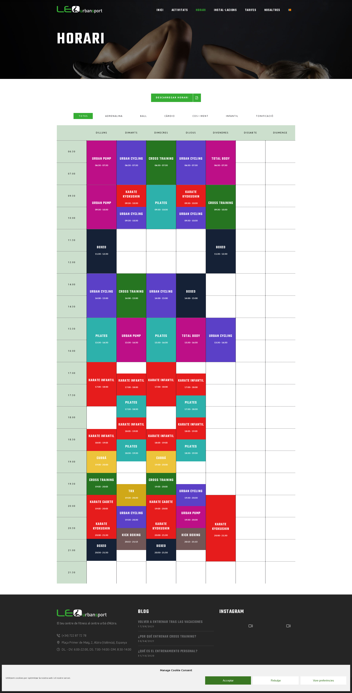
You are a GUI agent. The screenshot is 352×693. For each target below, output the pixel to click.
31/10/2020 (146, 656)
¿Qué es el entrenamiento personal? (167, 651)
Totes (83, 116)
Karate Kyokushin (131, 194)
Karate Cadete (101, 502)
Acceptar (228, 680)
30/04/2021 (146, 641)
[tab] (83, 116)
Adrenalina (114, 116)
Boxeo (101, 247)
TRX (131, 491)
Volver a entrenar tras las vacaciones (170, 622)
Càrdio (169, 116)
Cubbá (102, 458)
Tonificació (265, 116)
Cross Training (161, 159)
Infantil (232, 116)
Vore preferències (323, 680)
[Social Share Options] (223, 653)
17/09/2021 (146, 626)
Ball (143, 116)
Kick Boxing (131, 535)
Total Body (221, 159)
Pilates (161, 203)
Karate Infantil (101, 380)
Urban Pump (101, 159)
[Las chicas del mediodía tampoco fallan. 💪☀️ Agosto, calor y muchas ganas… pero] (276, 638)
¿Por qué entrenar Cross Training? (167, 636)
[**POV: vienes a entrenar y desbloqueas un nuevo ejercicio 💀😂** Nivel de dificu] (238, 638)
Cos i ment (200, 116)
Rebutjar (276, 680)
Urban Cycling (131, 159)
